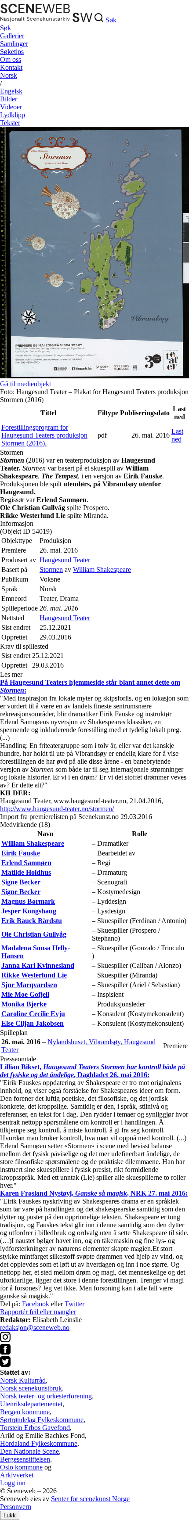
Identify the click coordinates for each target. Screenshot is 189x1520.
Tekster (10, 122)
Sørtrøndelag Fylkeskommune (42, 1419)
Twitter (74, 1304)
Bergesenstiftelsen (25, 1459)
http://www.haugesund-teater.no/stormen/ (57, 808)
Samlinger (14, 43)
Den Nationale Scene (29, 1451)
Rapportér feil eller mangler (38, 1311)
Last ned (177, 435)
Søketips (12, 51)
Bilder (8, 99)
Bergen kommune (25, 1412)
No (8, 75)
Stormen (51, 569)
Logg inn (12, 1483)
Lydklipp (12, 115)
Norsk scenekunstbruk (31, 1388)
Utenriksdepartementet (31, 1404)
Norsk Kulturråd (23, 1380)
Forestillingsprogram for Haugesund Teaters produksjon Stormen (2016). (44, 435)
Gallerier (12, 36)
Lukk (10, 1515)
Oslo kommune (21, 1467)
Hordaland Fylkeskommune (38, 1443)
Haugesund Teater (65, 560)
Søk (5, 28)
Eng (11, 91)
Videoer (11, 107)
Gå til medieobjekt (25, 384)
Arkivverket (16, 1475)
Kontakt (11, 67)
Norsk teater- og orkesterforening (46, 1396)
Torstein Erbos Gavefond (35, 1427)
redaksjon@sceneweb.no (34, 1327)
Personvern (15, 1506)
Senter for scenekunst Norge (90, 1498)
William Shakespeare (102, 569)
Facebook (35, 1304)
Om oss (10, 59)
